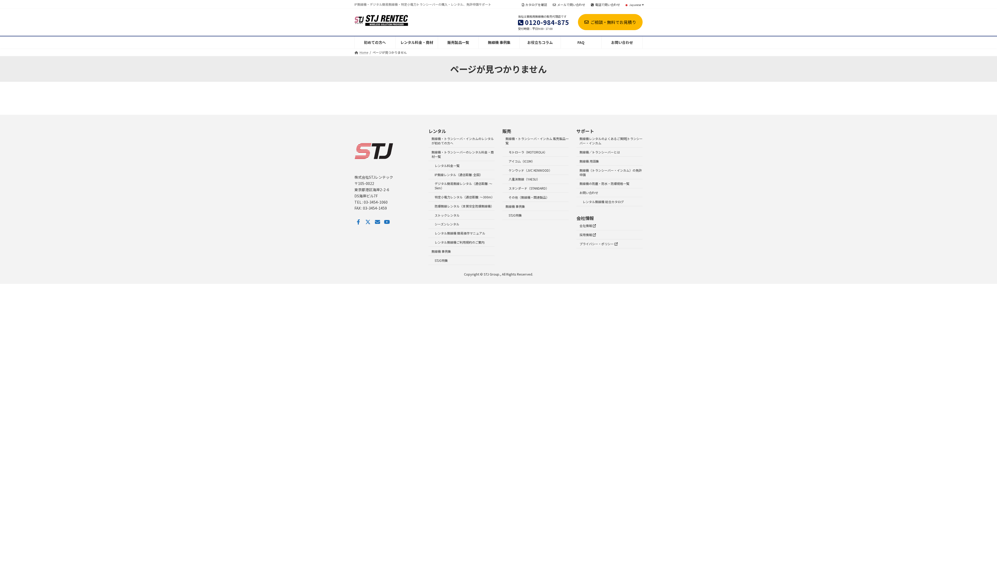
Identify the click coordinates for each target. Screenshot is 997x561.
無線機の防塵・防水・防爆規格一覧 (604, 184)
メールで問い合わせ (571, 5)
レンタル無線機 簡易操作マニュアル (460, 233)
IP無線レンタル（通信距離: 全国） (459, 174)
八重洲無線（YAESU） (524, 179)
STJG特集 (441, 260)
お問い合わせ (589, 192)
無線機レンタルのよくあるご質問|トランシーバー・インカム (611, 141)
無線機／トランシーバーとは (600, 152)
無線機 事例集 (441, 251)
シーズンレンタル (447, 224)
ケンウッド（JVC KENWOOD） (530, 170)
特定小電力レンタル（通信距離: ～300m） (464, 197)
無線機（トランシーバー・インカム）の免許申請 (611, 172)
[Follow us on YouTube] (387, 222)
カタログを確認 (536, 5)
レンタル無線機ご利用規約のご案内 (459, 242)
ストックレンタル (447, 215)
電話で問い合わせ (607, 5)
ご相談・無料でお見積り (613, 22)
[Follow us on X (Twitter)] (368, 222)
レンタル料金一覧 (447, 165)
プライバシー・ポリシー (597, 244)
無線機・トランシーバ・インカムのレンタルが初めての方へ (463, 141)
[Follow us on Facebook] (358, 222)
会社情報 (586, 226)
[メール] (377, 222)
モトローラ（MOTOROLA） (528, 152)
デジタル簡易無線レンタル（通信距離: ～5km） (463, 186)
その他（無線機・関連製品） (529, 197)
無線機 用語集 (589, 161)
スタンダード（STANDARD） (529, 188)
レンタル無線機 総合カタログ (603, 201)
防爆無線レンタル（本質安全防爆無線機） (464, 206)
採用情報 (586, 235)
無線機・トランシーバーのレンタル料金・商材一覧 (463, 154)
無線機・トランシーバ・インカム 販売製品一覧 (537, 141)
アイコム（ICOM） (522, 161)
